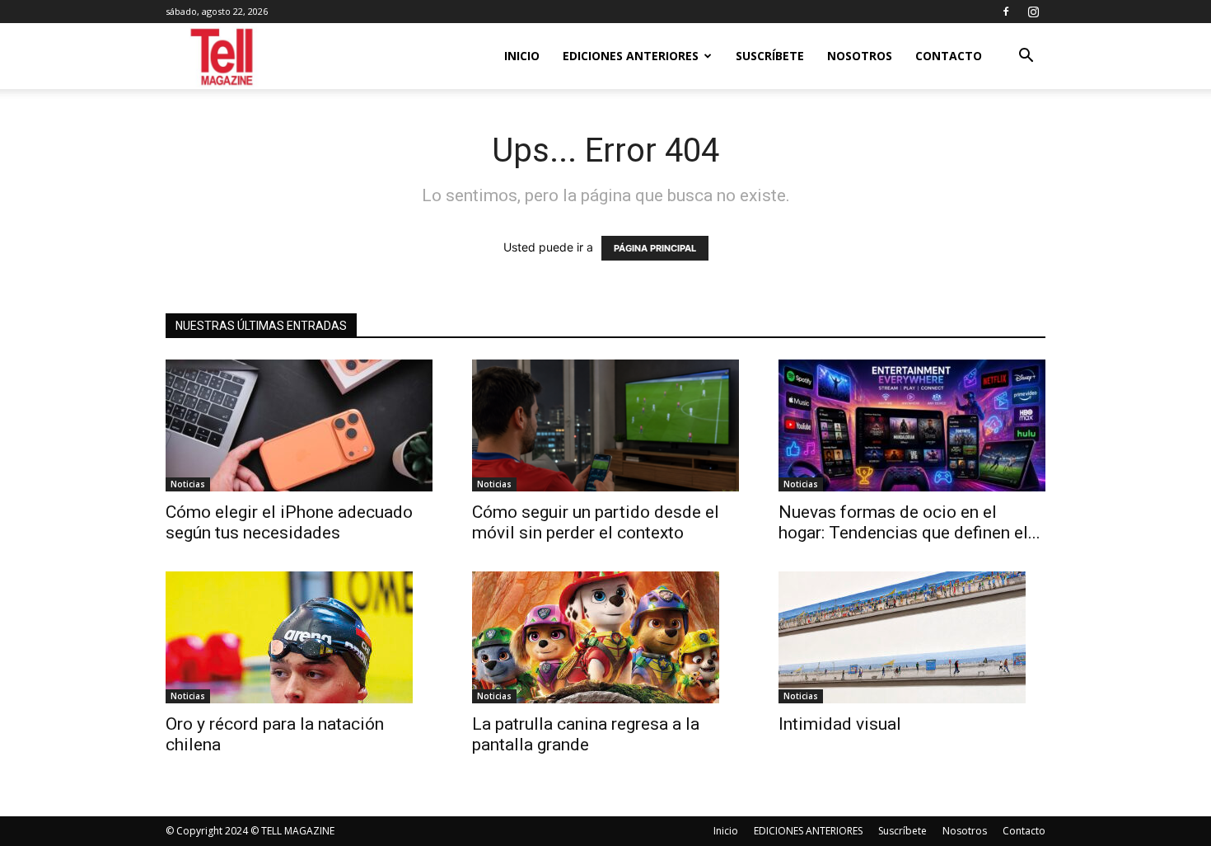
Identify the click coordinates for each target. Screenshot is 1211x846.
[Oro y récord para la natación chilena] (299, 637)
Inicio (522, 55)
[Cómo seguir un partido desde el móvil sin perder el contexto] (605, 425)
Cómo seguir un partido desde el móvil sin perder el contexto (595, 522)
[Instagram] (1033, 11)
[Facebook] (1006, 11)
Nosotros (859, 55)
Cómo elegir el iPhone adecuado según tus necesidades (289, 522)
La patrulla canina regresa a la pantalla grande (585, 734)
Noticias (188, 484)
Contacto (948, 55)
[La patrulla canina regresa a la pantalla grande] (605, 637)
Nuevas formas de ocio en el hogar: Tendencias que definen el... (909, 522)
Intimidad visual (843, 724)
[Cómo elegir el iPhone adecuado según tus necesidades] (299, 425)
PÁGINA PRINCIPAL (655, 248)
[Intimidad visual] (911, 637)
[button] (1025, 57)
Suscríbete (770, 55)
